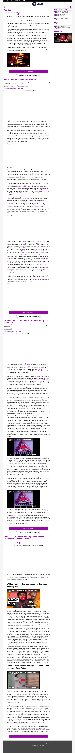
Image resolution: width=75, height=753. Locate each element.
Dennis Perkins (8, 85)
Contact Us (56, 743)
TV (22, 7)
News (17, 7)
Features (9, 14)
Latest (10, 7)
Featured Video (58, 31)
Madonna (13, 331)
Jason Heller (7, 12)
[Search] (4, 7)
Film (28, 7)
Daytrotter (21, 0)
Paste (4, 0)
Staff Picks (13, 542)
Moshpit (25, 0)
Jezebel (12, 0)
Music (35, 7)
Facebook (40, 743)
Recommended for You (60, 9)
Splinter (16, 0)
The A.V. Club (7, 540)
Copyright (45, 743)
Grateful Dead (14, 88)
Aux (56, 7)
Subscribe (49, 7)
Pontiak (19, 20)
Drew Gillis (7, 328)
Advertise (28, 743)
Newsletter (63, 7)
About (18, 743)
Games (41, 7)
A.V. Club (8, 0)
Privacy (50, 743)
